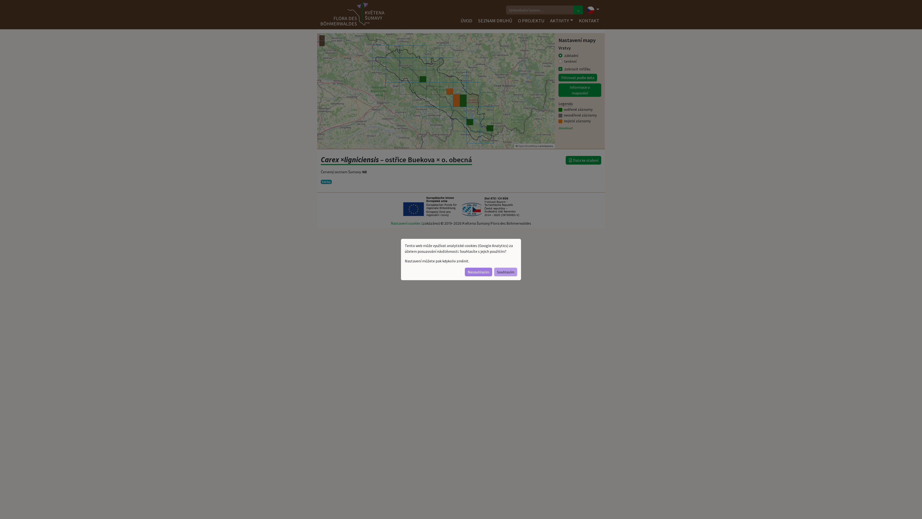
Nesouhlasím (478, 272)
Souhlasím (505, 272)
